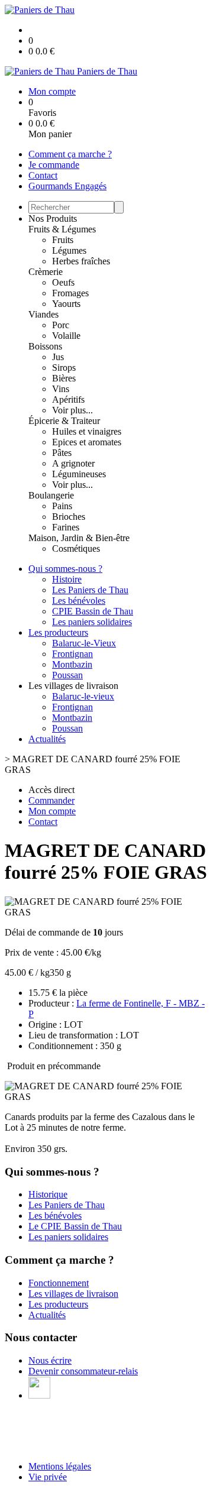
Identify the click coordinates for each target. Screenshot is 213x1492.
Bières (64, 378)
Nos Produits (52, 218)
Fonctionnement (58, 1283)
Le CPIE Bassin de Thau (75, 1226)
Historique (47, 1194)
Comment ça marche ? (70, 154)
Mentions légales (59, 1466)
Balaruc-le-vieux (83, 696)
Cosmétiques (76, 548)
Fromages (70, 293)
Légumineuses (79, 474)
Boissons (45, 346)
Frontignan (72, 654)
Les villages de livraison (73, 1294)
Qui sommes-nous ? (65, 569)
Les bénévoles (78, 600)
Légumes (69, 250)
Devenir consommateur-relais (83, 1371)
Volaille (66, 336)
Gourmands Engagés (67, 186)
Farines (65, 527)
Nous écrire (50, 1360)
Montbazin (72, 664)
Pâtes (62, 453)
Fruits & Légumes (62, 229)
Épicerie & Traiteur (64, 421)
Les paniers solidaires (92, 622)
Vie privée (47, 1477)
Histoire (67, 579)
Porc (60, 325)
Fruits (62, 240)
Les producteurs (58, 632)
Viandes (43, 314)
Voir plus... (72, 410)
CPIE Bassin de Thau (92, 611)
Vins (60, 389)
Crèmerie (45, 272)
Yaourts (66, 304)
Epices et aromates (86, 442)
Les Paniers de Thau (90, 590)
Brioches (68, 517)
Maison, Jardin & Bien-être (79, 538)
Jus (58, 357)
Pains (62, 506)
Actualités (47, 739)
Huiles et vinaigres (86, 431)
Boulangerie (51, 495)
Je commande (53, 165)
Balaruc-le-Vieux (84, 643)
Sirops (64, 368)
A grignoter (73, 463)
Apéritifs (68, 399)
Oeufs (63, 282)
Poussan (67, 675)
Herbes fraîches (81, 261)
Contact (42, 175)
